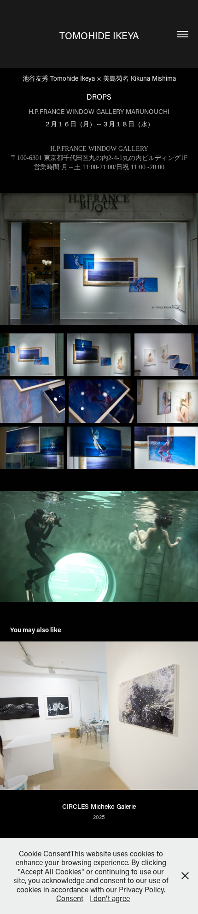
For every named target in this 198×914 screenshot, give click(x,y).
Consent (69, 898)
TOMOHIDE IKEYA (99, 35)
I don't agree (110, 898)
